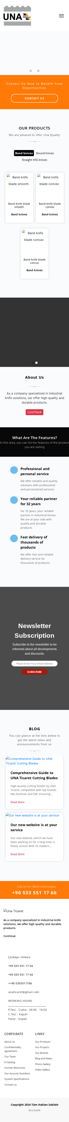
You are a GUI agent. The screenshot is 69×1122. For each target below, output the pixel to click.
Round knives (45, 153)
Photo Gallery (43, 1064)
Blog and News (43, 1058)
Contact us (10, 1084)
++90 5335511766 (20, 983)
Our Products (42, 1041)
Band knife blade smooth (19, 205)
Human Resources (14, 1067)
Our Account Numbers (17, 1073)
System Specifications (16, 1079)
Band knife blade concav (34, 261)
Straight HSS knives (34, 160)
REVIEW (20, 193)
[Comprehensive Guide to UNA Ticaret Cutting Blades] (34, 760)
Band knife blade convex (50, 205)
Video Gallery (42, 1069)
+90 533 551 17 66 (34, 892)
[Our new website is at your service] (32, 815)
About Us (9, 1041)
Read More (18, 802)
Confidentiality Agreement (12, 1049)
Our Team (10, 1056)
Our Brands (41, 1053)
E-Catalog (9, 1062)
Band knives (24, 153)
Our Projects (42, 1047)
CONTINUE (34, 412)
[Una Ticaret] (17, 15)
